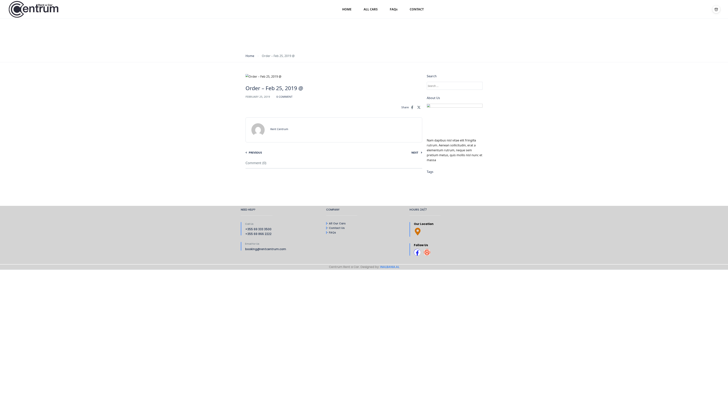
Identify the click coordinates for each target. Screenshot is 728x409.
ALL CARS (371, 9)
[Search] (477, 86)
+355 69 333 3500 (258, 229)
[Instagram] (427, 252)
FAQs (394, 9)
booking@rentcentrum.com (265, 249)
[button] (716, 9)
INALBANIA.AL (389, 267)
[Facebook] (417, 252)
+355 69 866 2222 (258, 234)
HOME (346, 9)
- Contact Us (336, 228)
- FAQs (331, 232)
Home (250, 56)
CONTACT (417, 9)
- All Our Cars (336, 223)
